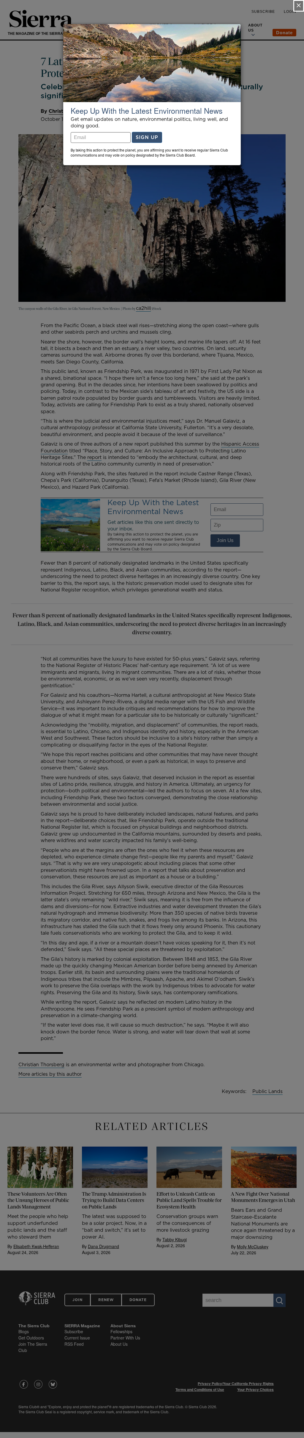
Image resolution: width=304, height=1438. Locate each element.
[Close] (298, 6)
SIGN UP (147, 137)
